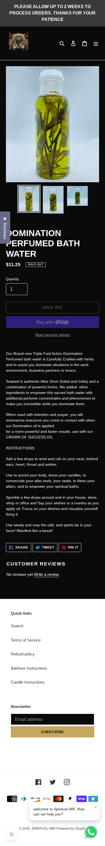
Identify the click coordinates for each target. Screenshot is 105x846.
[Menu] (96, 43)
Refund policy (23, 654)
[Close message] (96, 807)
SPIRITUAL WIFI (43, 828)
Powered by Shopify (71, 828)
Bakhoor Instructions (29, 668)
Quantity (12, 279)
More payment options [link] (52, 335)
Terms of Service (26, 640)
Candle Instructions (28, 682)
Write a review (46, 574)
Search (17, 626)
